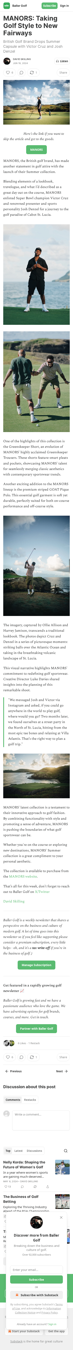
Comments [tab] (13, 1100)
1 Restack (34, 1043)
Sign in (64, 6)
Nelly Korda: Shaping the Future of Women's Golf (24, 1164)
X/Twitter (42, 891)
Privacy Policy (49, 1312)
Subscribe (49, 6)
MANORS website (23, 876)
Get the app (56, 1331)
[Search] (66, 1151)
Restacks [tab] (30, 1100)
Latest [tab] (18, 1151)
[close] (61, 1217)
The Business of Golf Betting (21, 1199)
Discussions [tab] (34, 1151)
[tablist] (20, 1100)
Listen (64, 61)
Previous (15, 1071)
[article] (36, 1174)
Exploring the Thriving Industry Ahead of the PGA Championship (26, 1209)
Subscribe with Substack (39, 1295)
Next (59, 1071)
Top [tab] (8, 1151)
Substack (16, 1341)
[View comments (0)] (21, 73)
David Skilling (22, 59)
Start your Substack (26, 1331)
